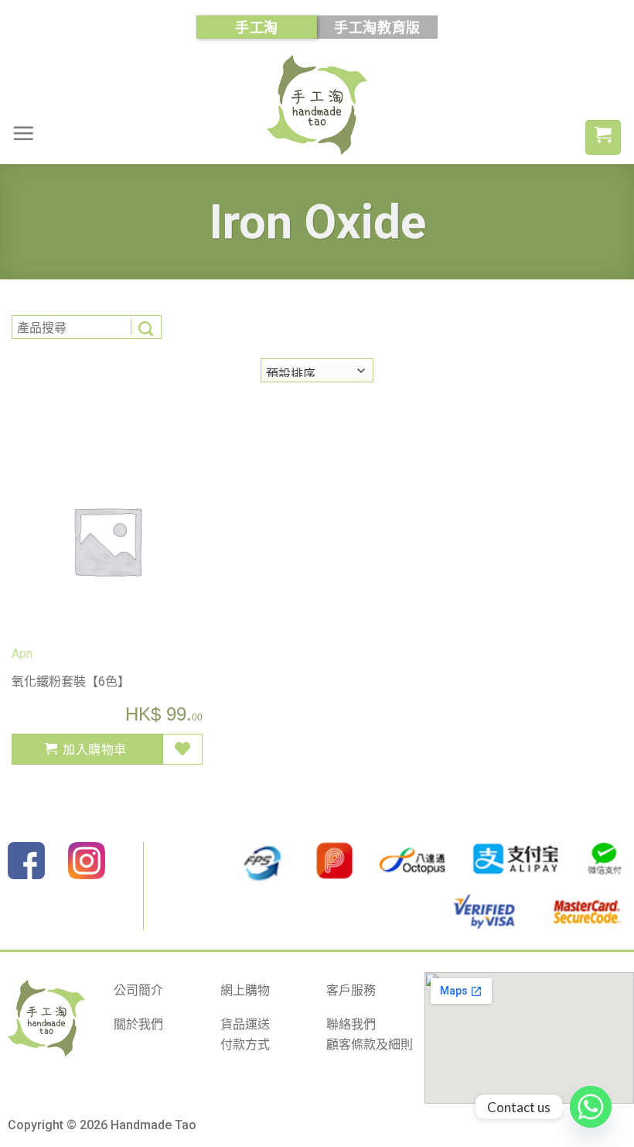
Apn (22, 653)
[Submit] (146, 327)
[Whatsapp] (591, 1107)
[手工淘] (317, 105)
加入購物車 (94, 748)
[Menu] (23, 133)
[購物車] (603, 137)
